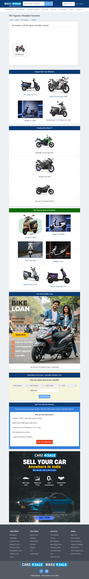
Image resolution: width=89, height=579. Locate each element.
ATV (31, 551)
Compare (78, 10)
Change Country (76, 554)
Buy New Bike (63, 10)
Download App (75, 538)
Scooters (33, 544)
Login (80, 4)
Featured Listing (55, 547)
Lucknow (17, 547)
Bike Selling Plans (55, 544)
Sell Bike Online (9, 10)
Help (72, 541)
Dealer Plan (44, 10)
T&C (72, 551)
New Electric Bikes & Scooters (44, 210)
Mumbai (12, 541)
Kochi (18, 544)
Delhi (11, 547)
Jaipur (20, 551)
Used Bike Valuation (33, 10)
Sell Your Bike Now (44, 442)
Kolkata (12, 554)
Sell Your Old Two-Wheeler (44, 404)
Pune (17, 541)
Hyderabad (13, 538)
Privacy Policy (79, 551)
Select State (68, 4)
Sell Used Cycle (55, 557)
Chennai (12, 544)
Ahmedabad (13, 551)
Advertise (78, 541)
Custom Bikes (34, 554)
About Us (73, 535)
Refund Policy (75, 547)
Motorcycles (34, 541)
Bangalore (13, 535)
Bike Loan (53, 10)
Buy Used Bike (20, 10)
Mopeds (32, 547)
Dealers (71, 10)
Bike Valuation (54, 541)
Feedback (80, 544)
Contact (73, 544)
